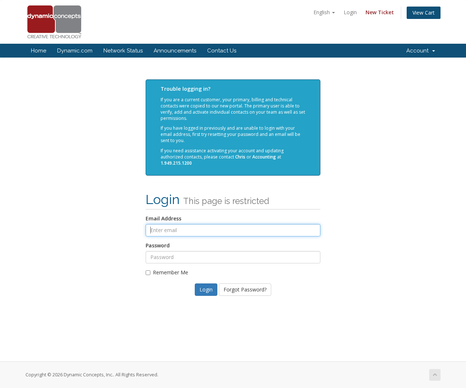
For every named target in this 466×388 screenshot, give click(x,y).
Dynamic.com (74, 50)
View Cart (423, 12)
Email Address (163, 218)
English (322, 12)
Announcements (175, 50)
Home (38, 50)
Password (158, 245)
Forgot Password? (245, 289)
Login (350, 12)
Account (418, 50)
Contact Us (221, 50)
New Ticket (380, 12)
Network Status (123, 50)
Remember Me (170, 272)
